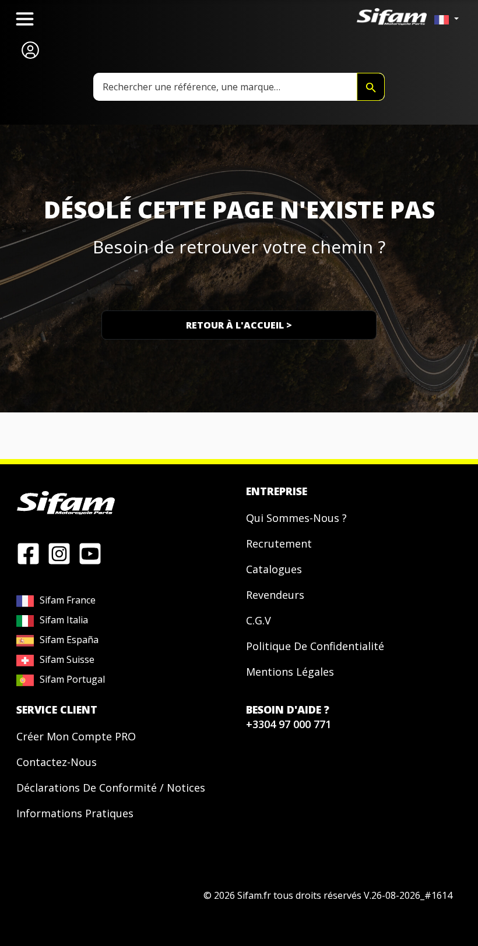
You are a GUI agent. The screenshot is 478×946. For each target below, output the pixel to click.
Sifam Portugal (72, 679)
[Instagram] (59, 552)
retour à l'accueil (239, 325)
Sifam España (69, 639)
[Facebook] (28, 552)
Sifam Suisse (67, 659)
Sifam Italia (64, 619)
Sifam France (68, 600)
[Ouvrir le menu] (25, 19)
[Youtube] (90, 552)
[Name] (371, 87)
